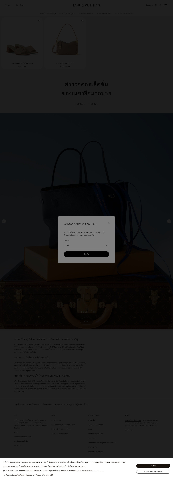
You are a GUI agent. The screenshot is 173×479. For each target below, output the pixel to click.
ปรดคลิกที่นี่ (48, 475)
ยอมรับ (153, 466)
